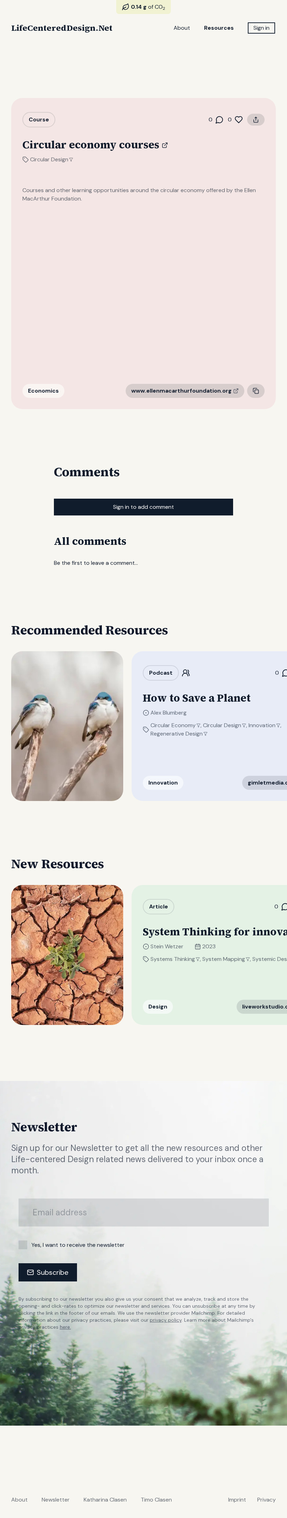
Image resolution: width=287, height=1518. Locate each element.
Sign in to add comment (143, 507)
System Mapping (223, 959)
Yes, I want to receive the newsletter (78, 1245)
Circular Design (49, 159)
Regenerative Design (176, 733)
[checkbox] (23, 1245)
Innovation (261, 725)
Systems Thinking (172, 959)
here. (65, 1327)
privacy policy (166, 1320)
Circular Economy (173, 725)
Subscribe (53, 1272)
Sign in (261, 27)
